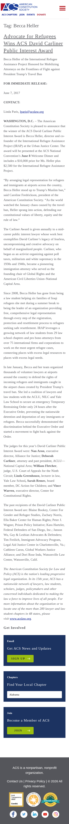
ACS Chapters (9, 14)
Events (31, 14)
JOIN (18, 730)
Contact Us (15, 781)
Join (22, 14)
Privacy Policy (35, 781)
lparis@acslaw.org (32, 111)
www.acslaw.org (20, 618)
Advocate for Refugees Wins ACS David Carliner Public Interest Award (33, 43)
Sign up (18, 658)
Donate (41, 14)
